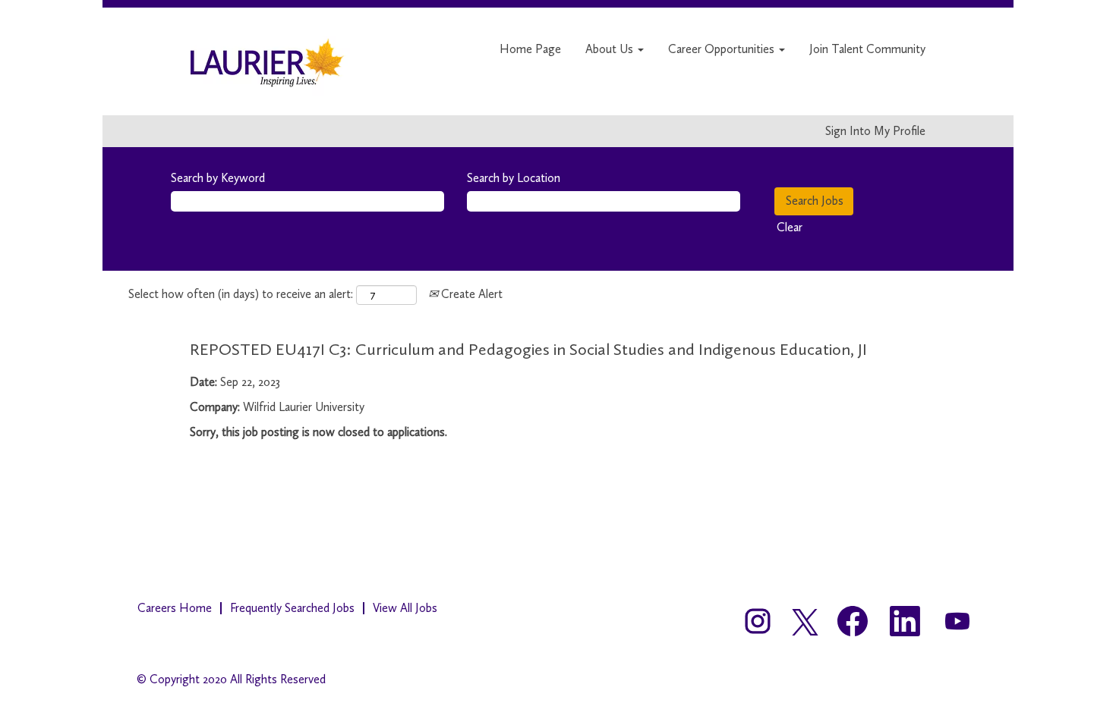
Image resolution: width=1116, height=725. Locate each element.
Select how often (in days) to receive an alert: (240, 294)
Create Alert (470, 294)
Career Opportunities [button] (722, 49)
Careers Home (174, 608)
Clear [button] (789, 227)
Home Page (530, 49)
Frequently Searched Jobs (292, 608)
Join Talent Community (867, 49)
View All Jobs (405, 608)
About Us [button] (610, 49)
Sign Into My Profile (875, 131)
